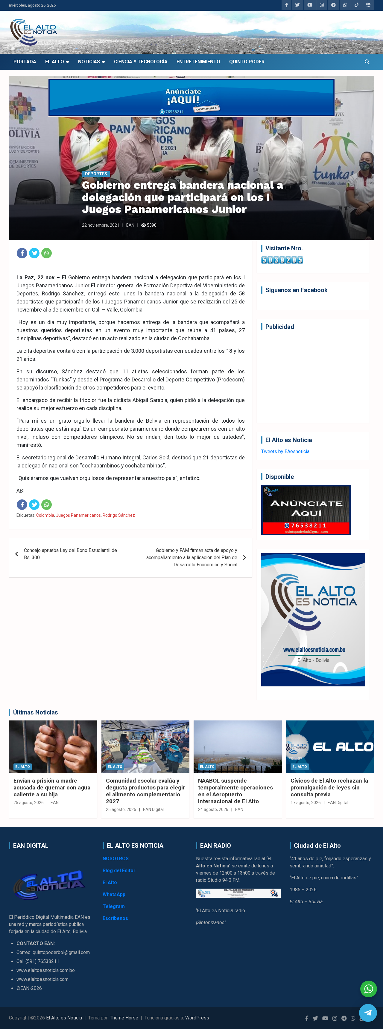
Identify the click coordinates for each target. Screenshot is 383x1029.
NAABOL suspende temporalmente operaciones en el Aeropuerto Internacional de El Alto (235, 790)
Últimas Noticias (35, 712)
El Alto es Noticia (64, 1018)
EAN (130, 225)
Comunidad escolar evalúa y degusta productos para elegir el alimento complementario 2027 (145, 790)
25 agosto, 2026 (28, 802)
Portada (24, 62)
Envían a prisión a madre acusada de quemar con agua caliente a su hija (51, 787)
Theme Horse (124, 1018)
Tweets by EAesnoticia (285, 451)
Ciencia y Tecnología (141, 62)
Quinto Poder (247, 62)
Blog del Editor (119, 870)
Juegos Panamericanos (78, 515)
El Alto (54, 62)
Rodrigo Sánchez (119, 515)
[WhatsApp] (46, 253)
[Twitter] (34, 253)
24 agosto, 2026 (213, 809)
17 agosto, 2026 (306, 802)
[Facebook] (22, 253)
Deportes (96, 173)
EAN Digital (153, 809)
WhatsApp (114, 894)
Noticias (89, 62)
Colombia (45, 515)
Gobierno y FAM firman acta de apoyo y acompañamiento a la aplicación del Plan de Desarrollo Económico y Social (191, 558)
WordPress (197, 1018)
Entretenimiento (198, 62)
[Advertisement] (313, 376)
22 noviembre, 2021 (100, 225)
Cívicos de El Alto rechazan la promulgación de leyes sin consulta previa (329, 787)
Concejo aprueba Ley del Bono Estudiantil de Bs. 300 (70, 554)
